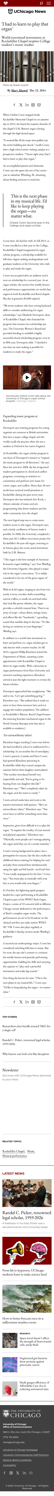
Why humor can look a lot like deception (25, 1054)
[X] (21, 104)
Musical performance (14, 1156)
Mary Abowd (19, 90)
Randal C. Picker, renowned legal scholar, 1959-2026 (26, 1042)
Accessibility (9, 1465)
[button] (27, 377)
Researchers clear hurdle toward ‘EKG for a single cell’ (26, 1028)
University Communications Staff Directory (26, 1455)
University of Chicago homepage (20, 1450)
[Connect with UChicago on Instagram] (11, 1473)
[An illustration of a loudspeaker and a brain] (27, 1251)
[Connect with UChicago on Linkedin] (24, 1473)
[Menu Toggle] (48, 4)
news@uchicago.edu (14, 1442)
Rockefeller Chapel (13, 1151)
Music (31, 1151)
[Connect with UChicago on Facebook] (5, 1473)
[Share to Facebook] (15, 104)
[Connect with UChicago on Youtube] (31, 1473)
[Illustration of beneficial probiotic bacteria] (9, 1364)
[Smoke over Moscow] (27, 1299)
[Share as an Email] (33, 104)
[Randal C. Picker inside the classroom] (27, 1193)
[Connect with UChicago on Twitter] (18, 1473)
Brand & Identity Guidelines (17, 1460)
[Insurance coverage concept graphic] (9, 1388)
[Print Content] (39, 104)
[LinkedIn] (27, 104)
